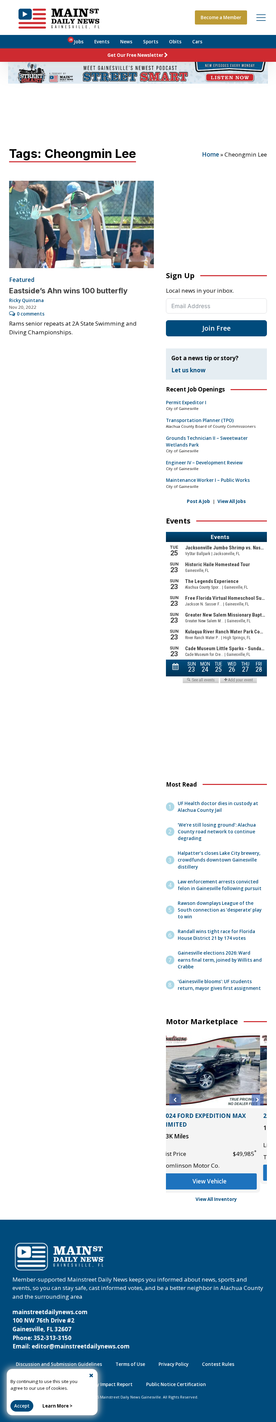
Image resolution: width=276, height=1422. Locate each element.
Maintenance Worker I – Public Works (208, 480)
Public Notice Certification (176, 1384)
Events (101, 42)
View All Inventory (216, 1199)
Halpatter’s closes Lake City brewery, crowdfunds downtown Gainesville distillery (219, 860)
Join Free (216, 328)
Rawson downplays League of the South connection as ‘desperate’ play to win (220, 910)
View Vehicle (216, 1172)
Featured (21, 280)
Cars (197, 42)
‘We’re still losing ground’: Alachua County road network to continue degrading (217, 831)
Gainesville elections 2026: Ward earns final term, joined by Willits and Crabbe (220, 959)
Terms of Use (130, 1364)
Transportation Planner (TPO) (200, 420)
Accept (22, 1406)
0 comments (30, 314)
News (126, 42)
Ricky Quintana (26, 300)
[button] (175, 1100)
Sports (150, 42)
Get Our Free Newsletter (135, 55)
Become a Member (221, 17)
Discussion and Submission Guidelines (59, 1364)
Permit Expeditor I (186, 403)
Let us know (188, 370)
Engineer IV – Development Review (204, 463)
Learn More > (57, 1406)
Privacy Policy (173, 1364)
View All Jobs (231, 501)
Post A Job (198, 501)
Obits (175, 42)
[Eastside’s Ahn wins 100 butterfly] (81, 224)
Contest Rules (218, 1364)
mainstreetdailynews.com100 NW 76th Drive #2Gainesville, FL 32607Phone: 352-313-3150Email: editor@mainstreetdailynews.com (71, 1329)
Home (210, 154)
